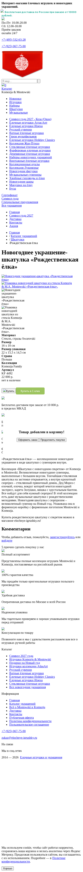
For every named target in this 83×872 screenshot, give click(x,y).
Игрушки (15, 102)
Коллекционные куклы (24, 164)
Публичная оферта (21, 717)
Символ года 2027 (21, 215)
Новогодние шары (21, 181)
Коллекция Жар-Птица (24, 143)
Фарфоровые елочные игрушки (30, 150)
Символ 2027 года (21, 656)
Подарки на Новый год (24, 662)
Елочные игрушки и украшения (41, 757)
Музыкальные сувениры (25, 174)
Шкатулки (16, 109)
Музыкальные (18, 112)
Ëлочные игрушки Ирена (26, 680)
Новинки (15, 98)
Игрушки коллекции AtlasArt (28, 666)
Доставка (15, 219)
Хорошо (7, 868)
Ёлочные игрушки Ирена (26, 126)
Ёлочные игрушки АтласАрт (28, 122)
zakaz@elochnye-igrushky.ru (19, 737)
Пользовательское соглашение (29, 724)
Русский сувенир (20, 129)
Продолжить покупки (53, 439)
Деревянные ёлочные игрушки (29, 153)
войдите (7, 540)
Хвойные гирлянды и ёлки (27, 178)
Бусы (12, 188)
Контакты (15, 222)
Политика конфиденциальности (30, 721)
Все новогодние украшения (27, 687)
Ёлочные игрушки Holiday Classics (32, 140)
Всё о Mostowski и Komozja (27, 707)
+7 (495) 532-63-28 (14, 39)
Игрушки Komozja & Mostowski (30, 659)
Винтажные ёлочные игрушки (29, 160)
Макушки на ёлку (21, 185)
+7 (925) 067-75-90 (14, 46)
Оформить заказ (27, 439)
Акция (13, 226)
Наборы (14, 105)
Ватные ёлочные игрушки (26, 133)
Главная (14, 212)
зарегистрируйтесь (62, 537)
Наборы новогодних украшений (30, 157)
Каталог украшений (24, 236)
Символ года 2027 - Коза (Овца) (30, 119)
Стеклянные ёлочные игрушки (29, 147)
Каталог (7, 88)
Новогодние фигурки (23, 171)
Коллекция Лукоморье (24, 167)
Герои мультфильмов (23, 136)
